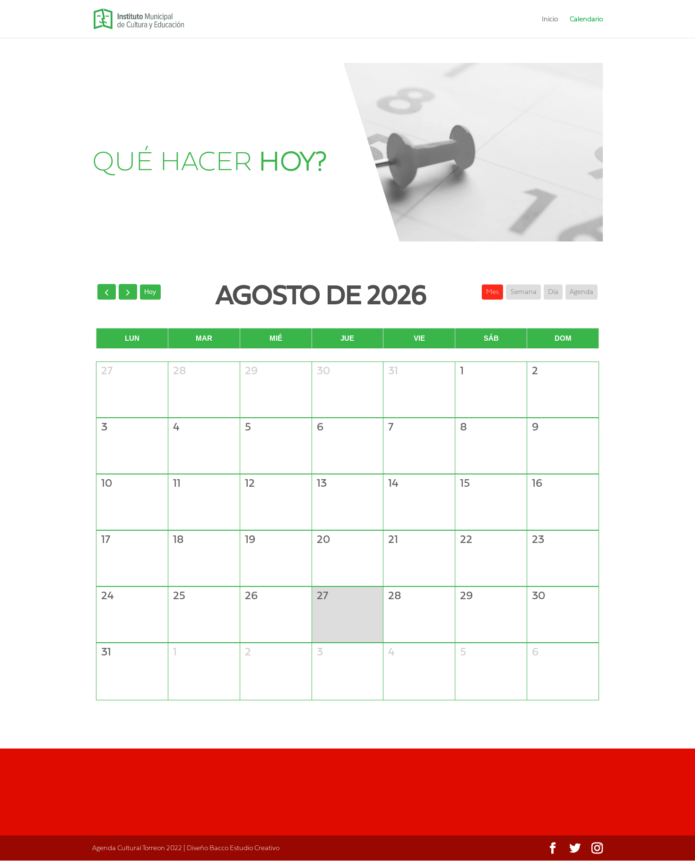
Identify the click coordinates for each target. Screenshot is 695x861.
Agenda (581, 291)
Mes (492, 291)
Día (553, 291)
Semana (524, 291)
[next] (128, 292)
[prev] (106, 292)
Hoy (150, 291)
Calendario (586, 19)
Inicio (550, 19)
